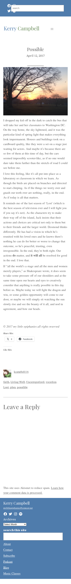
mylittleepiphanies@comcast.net (18, 507)
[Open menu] (52, 29)
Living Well (18, 382)
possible (22, 387)
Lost (6, 387)
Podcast (8, 561)
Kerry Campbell (16, 503)
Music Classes (11, 573)
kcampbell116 (21, 371)
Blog (6, 567)
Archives (9, 519)
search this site (14, 530)
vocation (51, 382)
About (7, 544)
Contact (8, 550)
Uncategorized (35, 382)
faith (6, 382)
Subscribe (9, 555)
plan (13, 387)
